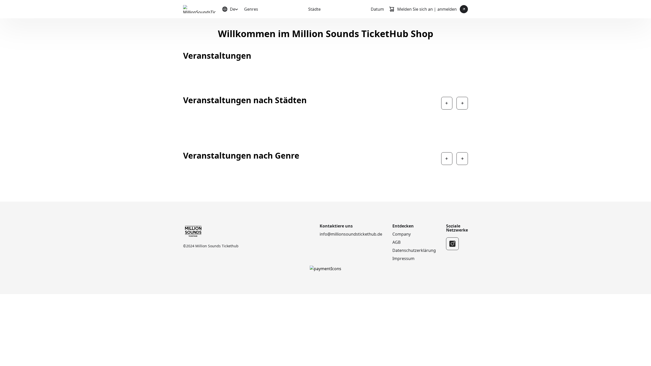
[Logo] (199, 9)
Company (401, 234)
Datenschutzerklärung (414, 250)
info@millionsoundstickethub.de (351, 234)
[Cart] (392, 9)
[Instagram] (452, 243)
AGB (396, 242)
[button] (447, 103)
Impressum (403, 258)
